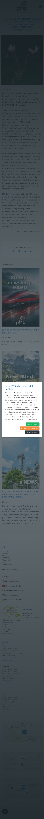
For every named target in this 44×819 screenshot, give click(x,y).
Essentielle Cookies (29, 428)
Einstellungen (32, 432)
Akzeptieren (32, 424)
